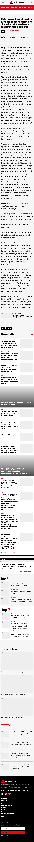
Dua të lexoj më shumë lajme (9, 552)
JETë (2, 811)
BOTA (3, 809)
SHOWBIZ (4, 815)
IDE (29, 7)
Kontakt (4, 790)
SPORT (3, 816)
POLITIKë (14, 7)
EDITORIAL (22, 7)
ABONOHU (5, 832)
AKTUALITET (5, 7)
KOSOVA (3, 807)
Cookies (25, 790)
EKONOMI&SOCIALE (7, 805)
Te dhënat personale (14, 790)
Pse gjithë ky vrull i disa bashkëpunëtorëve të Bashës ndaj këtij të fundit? (22, 316)
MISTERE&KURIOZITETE (8, 813)
